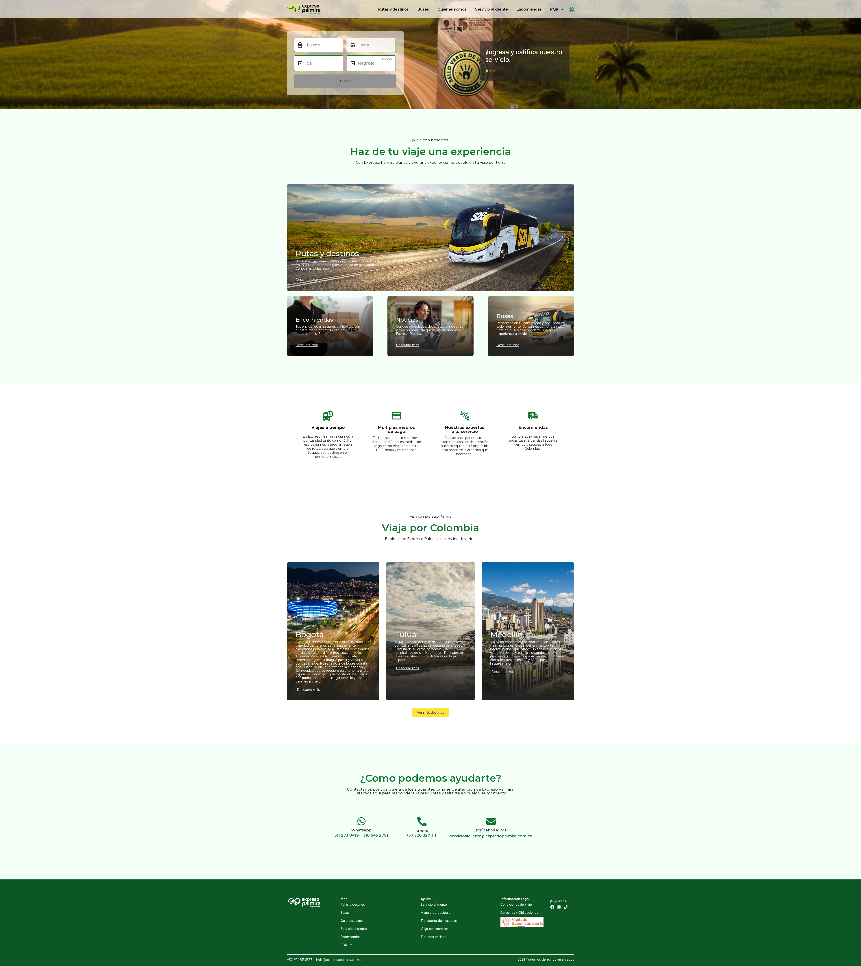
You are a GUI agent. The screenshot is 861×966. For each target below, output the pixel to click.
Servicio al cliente (491, 9)
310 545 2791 (375, 835)
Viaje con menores (434, 929)
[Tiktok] (566, 907)
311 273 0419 (347, 835)
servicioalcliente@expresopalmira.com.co (491, 836)
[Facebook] (552, 907)
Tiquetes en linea (433, 937)
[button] (487, 71)
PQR (554, 9)
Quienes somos (451, 9)
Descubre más (308, 690)
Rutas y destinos (393, 9)
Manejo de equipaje (435, 912)
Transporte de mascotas (439, 920)
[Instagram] (559, 907)
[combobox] (323, 45)
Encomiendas (529, 9)
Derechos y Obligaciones (519, 912)
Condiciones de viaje (516, 904)
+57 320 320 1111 (422, 835)
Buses (423, 9)
